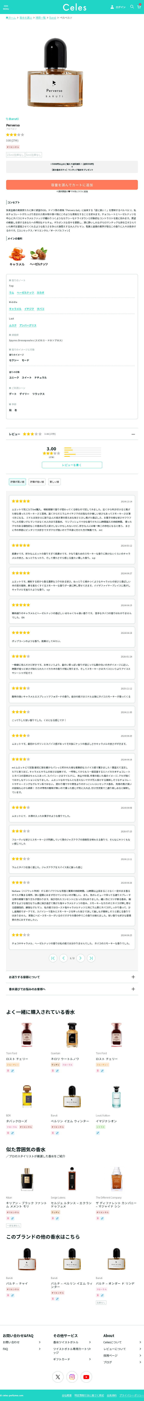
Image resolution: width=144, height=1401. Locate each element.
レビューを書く (72, 465)
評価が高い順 (17, 481)
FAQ (5, 1349)
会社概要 (67, 1395)
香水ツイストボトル (65, 1342)
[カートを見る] (139, 7)
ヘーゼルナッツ (25, 292)
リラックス (38, 394)
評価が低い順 (37, 481)
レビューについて (114, 1349)
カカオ (40, 292)
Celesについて (112, 1342)
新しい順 (54, 481)
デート (13, 394)
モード (25, 360)
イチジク (29, 308)
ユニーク (14, 377)
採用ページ (110, 1355)
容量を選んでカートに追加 (72, 184)
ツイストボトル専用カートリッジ (71, 1351)
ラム (11, 292)
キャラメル (15, 308)
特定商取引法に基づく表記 (89, 1395)
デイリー (24, 394)
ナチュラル (40, 377)
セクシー (14, 360)
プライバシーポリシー (131, 1395)
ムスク (13, 325)
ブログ (107, 1362)
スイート (27, 377)
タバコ (40, 308)
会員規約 (112, 1395)
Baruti (14, 118)
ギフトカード (61, 1359)
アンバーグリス (27, 325)
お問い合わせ (11, 1342)
